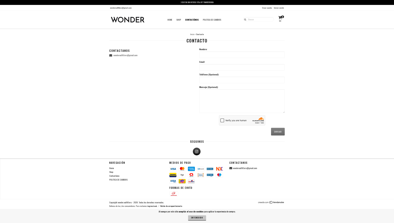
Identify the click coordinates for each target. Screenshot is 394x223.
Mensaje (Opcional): (208, 87)
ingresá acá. (152, 206)
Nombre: (203, 49)
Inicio (192, 34)
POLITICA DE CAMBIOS (212, 19)
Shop (178, 19)
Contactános (192, 19)
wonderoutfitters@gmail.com (121, 7)
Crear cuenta (267, 7)
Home (169, 19)
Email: (202, 61)
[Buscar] (244, 19)
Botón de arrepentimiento (171, 206)
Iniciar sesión (279, 7)
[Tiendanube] (271, 203)
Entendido (197, 217)
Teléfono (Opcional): (209, 74)
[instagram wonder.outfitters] (197, 151)
